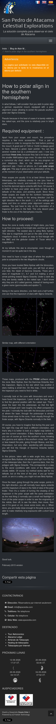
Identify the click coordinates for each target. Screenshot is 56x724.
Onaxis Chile (23, 712)
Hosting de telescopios (18, 642)
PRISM (36, 379)
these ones (16, 154)
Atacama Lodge (15, 636)
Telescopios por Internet (19, 645)
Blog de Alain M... (18, 48)
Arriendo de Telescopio (18, 639)
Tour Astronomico (16, 634)
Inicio (4, 48)
